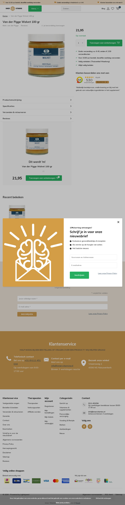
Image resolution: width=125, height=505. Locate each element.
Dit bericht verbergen (103, 498)
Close (118, 222)
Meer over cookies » (63, 502)
